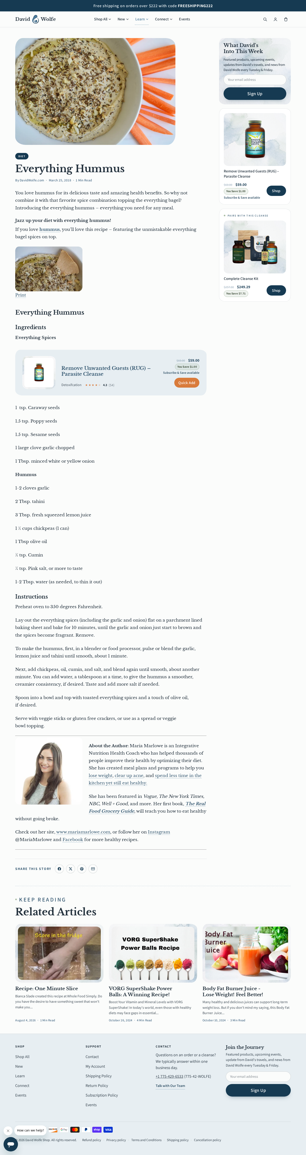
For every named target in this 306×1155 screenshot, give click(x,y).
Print (20, 295)
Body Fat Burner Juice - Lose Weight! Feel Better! (233, 991)
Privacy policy (116, 1140)
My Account (95, 1066)
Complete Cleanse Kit (241, 278)
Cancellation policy (207, 1140)
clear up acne (129, 775)
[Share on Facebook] (59, 868)
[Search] (265, 19)
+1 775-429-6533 (169, 1076)
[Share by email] (92, 868)
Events (184, 19)
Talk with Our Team (170, 1085)
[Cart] (286, 19)
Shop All (100, 19)
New (121, 19)
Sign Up (255, 94)
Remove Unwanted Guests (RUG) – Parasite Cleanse (106, 371)
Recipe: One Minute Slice (46, 989)
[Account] (275, 19)
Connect (162, 19)
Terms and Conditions (146, 1140)
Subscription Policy (102, 1095)
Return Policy (97, 1085)
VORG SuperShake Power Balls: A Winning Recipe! (140, 991)
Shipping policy (178, 1140)
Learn (140, 19)
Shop (276, 190)
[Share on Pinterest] (81, 868)
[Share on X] (70, 868)
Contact (92, 1056)
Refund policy (91, 1140)
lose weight (100, 775)
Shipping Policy (99, 1075)
